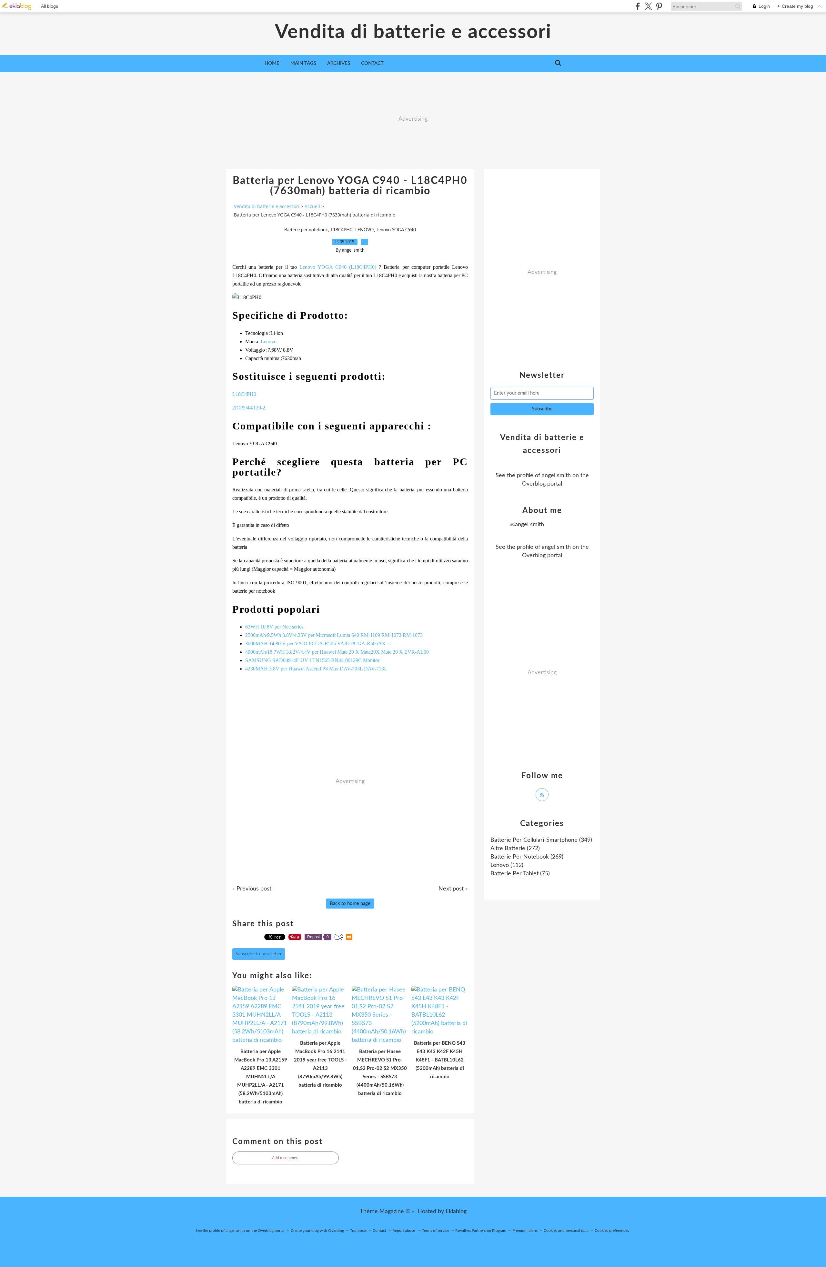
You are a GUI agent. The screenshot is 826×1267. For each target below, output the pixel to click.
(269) (526, 857)
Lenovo (269, 341)
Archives (338, 63)
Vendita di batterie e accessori (413, 32)
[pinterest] (659, 6)
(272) (515, 848)
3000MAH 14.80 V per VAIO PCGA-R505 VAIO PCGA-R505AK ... (318, 643)
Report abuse (404, 1230)
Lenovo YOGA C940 (396, 230)
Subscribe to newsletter (259, 954)
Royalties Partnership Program (480, 1230)
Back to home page (350, 903)
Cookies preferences (612, 1230)
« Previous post (251, 889)
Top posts (358, 1230)
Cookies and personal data (566, 1230)
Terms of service (435, 1230)
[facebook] (638, 6)
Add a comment (285, 1158)
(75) (520, 874)
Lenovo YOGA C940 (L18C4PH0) (339, 267)
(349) (541, 840)
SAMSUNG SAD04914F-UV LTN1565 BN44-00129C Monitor (312, 660)
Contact (372, 63)
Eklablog (456, 1211)
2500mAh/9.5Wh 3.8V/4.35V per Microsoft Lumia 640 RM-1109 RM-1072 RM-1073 (334, 635)
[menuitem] (272, 63)
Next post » (453, 889)
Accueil (312, 206)
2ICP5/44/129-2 (248, 407)
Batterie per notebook (306, 230)
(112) (506, 865)
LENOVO (364, 230)
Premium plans (525, 1230)
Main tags (303, 63)
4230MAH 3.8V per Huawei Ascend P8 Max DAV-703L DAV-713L (316, 668)
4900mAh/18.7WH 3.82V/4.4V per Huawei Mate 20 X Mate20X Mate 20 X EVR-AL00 (337, 652)
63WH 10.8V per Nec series (274, 626)
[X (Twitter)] (648, 6)
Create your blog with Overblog (317, 1230)
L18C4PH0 (341, 230)
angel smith (556, 475)
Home (272, 63)
